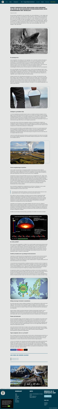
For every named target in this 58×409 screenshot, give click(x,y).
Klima (4, 388)
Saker (16, 395)
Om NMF (16, 397)
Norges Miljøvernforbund (29, 1)
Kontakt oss (17, 398)
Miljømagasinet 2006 (15, 358)
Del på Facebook (13, 349)
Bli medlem (53, 1)
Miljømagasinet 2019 (15, 359)
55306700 (34, 397)
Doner (16, 399)
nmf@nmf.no (34, 396)
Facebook (46, 402)
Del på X (25, 349)
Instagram (46, 403)
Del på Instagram (20, 349)
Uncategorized (8, 388)
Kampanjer (17, 396)
